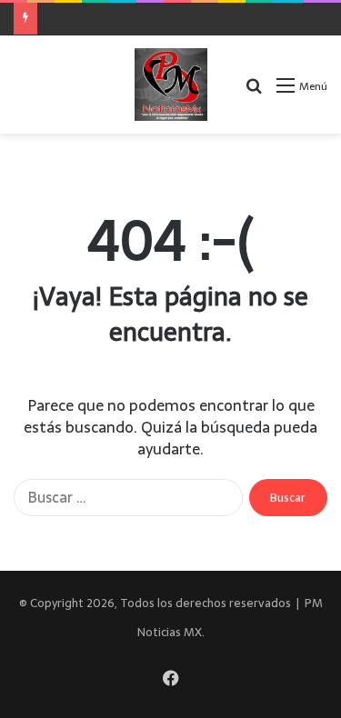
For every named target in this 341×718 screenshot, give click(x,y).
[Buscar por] (254, 91)
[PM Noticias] (171, 84)
